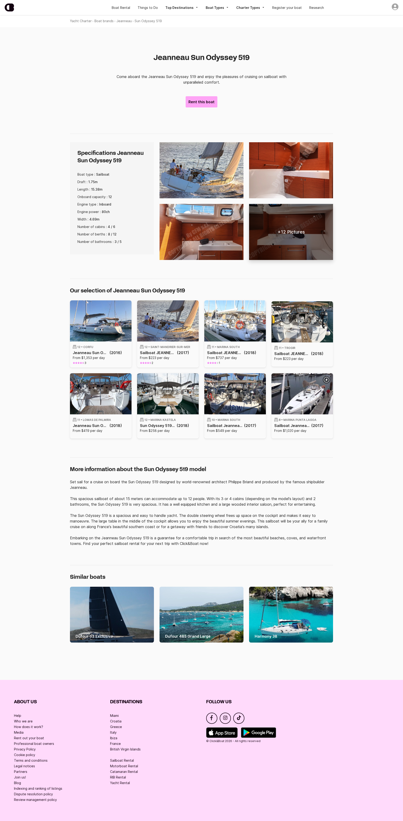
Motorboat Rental (124, 766)
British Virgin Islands (125, 749)
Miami (114, 716)
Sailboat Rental (122, 760)
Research (316, 8)
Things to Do (148, 8)
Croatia (116, 721)
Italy (113, 732)
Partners (20, 772)
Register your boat (287, 8)
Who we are (23, 721)
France (115, 744)
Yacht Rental (120, 783)
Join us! (20, 777)
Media (19, 732)
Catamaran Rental (124, 772)
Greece (116, 727)
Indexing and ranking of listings (38, 788)
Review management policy (35, 800)
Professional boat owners (34, 744)
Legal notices (24, 766)
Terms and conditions (31, 760)
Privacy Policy (25, 749)
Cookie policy (24, 755)
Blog (17, 783)
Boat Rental (121, 8)
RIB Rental (118, 777)
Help (17, 716)
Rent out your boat (29, 738)
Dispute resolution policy (33, 794)
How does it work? (28, 727)
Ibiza (113, 738)
